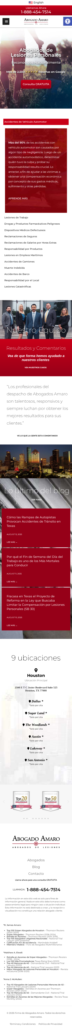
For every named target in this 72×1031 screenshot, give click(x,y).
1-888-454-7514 (43, 889)
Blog (36, 867)
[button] (67, 21)
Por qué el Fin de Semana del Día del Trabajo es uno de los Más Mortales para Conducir (35, 561)
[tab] (36, 122)
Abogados (36, 860)
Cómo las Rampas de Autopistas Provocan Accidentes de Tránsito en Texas (34, 521)
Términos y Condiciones (22, 1024)
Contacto (36, 874)
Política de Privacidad (50, 1024)
